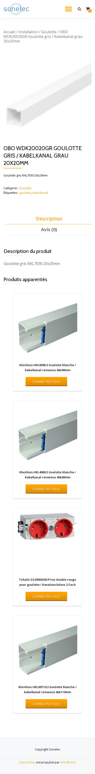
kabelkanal (40, 193)
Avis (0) (49, 229)
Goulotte (48, 31)
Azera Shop (27, 762)
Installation (28, 31)
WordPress (68, 762)
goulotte (25, 193)
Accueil (9, 31)
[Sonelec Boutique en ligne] (17, 9)
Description (49, 219)
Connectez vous (46, 382)
